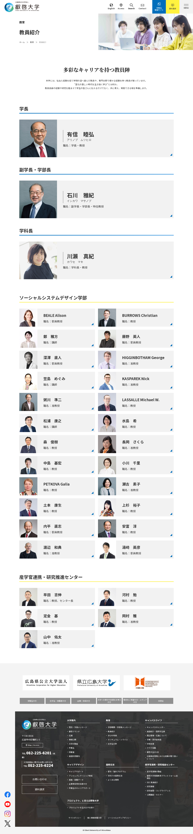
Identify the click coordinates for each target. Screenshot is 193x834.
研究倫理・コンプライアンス (158, 790)
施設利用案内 (74, 756)
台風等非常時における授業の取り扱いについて (162, 757)
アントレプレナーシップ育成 (80, 776)
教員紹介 (111, 731)
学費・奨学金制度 (154, 739)
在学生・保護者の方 (58, 701)
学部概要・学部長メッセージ (119, 727)
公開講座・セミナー (155, 794)
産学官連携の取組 (154, 771)
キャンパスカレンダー (156, 727)
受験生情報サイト (159, 8)
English (111, 8)
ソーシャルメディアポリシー (119, 818)
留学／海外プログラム (117, 771)
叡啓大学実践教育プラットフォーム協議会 (162, 777)
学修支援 (150, 744)
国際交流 (110, 764)
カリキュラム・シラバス (118, 739)
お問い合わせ (39, 779)
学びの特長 (112, 735)
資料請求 (172, 8)
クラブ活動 (151, 748)
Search (131, 8)
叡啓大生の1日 (153, 752)
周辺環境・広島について (157, 735)
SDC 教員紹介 (152, 782)
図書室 (71, 752)
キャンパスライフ (153, 720)
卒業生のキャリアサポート (80, 788)
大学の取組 (73, 744)
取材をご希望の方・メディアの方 (135, 700)
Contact (142, 8)
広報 (71, 735)
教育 (32, 42)
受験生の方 (32, 701)
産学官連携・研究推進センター (160, 764)
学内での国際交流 (115, 776)
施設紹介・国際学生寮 (156, 731)
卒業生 (71, 748)
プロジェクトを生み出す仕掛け (82, 807)
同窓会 (161, 701)
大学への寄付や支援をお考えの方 (109, 700)
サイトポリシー (75, 818)
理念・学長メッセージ (78, 727)
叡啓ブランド (74, 731)
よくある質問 (113, 780)
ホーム (22, 42)
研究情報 (150, 786)
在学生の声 (112, 744)
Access (121, 8)
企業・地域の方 (83, 701)
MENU (186, 8)
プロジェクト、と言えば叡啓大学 (83, 800)
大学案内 (71, 720)
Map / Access (33, 745)
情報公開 (72, 739)
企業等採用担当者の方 (78, 784)
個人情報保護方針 (94, 818)
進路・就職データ (76, 780)
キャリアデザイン (75, 764)
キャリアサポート (76, 771)
